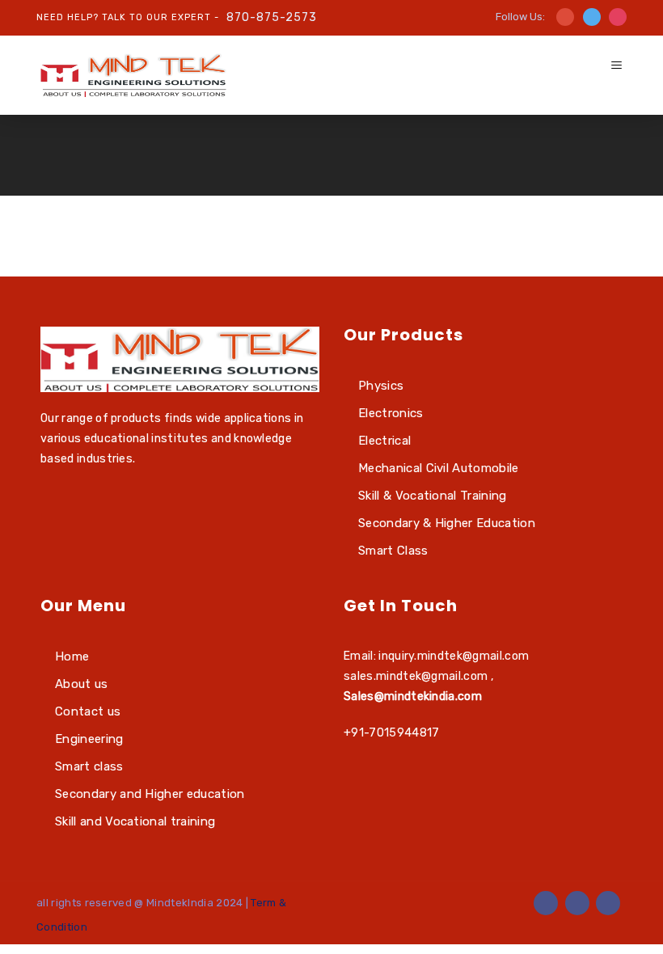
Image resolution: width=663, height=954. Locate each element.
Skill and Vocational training (135, 821)
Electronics (391, 413)
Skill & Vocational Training (432, 495)
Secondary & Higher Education (446, 523)
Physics (380, 385)
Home (72, 656)
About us (81, 684)
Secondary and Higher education (150, 794)
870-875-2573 (271, 17)
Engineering (89, 739)
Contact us (87, 711)
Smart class (89, 766)
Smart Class (393, 550)
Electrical (384, 440)
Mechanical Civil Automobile (438, 468)
